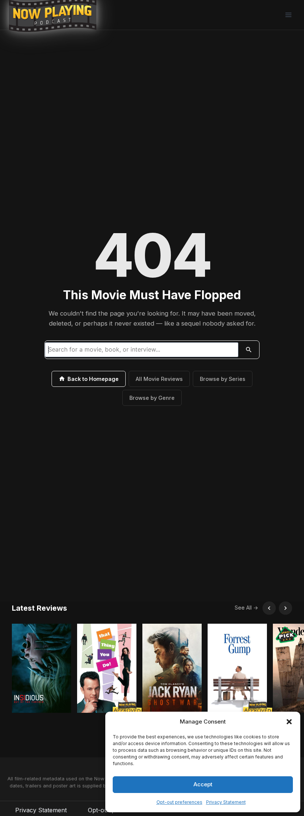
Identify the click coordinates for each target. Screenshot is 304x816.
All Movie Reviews (159, 379)
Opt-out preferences (179, 802)
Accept (203, 784)
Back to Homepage (93, 379)
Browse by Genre (152, 398)
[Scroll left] (269, 608)
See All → (246, 607)
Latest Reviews (39, 608)
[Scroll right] (285, 608)
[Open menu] (288, 14)
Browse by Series (222, 379)
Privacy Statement (226, 802)
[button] (289, 721)
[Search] (248, 350)
